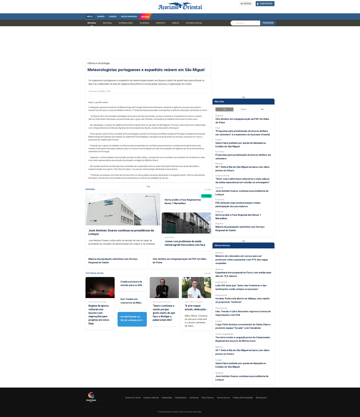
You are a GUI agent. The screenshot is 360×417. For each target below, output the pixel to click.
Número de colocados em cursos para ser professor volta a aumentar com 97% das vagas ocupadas (241, 259)
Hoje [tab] (224, 109)
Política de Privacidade (243, 398)
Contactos (194, 398)
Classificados (181, 398)
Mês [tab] (262, 109)
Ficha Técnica (208, 398)
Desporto (160, 23)
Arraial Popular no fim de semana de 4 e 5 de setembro (131, 320)
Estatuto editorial (151, 398)
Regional (91, 23)
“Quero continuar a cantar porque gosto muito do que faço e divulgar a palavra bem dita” (164, 312)
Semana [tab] (243, 109)
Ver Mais (207, 189)
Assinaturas (261, 398)
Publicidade (167, 398)
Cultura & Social (194, 23)
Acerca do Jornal (132, 398)
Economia (144, 23)
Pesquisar (268, 23)
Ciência (175, 23)
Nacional (107, 23)
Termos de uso (223, 398)
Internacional (126, 23)
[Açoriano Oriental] (91, 402)
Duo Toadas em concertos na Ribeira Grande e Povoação (132, 302)
